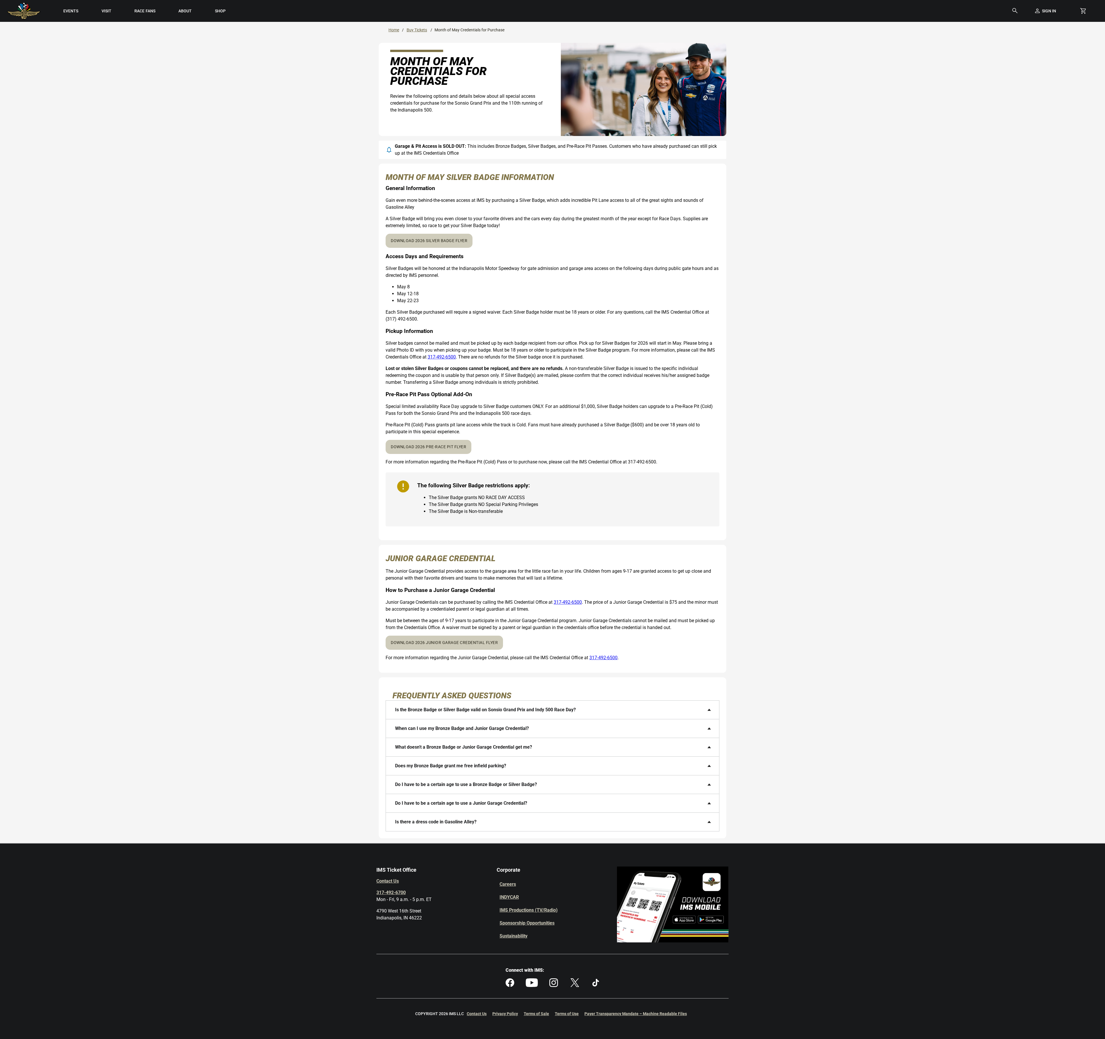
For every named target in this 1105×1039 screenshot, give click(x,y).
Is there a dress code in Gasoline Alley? (436, 822)
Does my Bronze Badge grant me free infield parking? (450, 765)
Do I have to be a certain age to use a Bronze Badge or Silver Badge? (466, 784)
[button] (1015, 11)
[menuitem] (71, 11)
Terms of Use (567, 1013)
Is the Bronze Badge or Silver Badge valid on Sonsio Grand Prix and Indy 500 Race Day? (485, 709)
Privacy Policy (505, 1013)
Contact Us (387, 881)
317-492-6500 (442, 357)
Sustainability (513, 936)
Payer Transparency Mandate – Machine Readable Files (635, 1013)
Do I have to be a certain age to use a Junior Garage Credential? (461, 803)
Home (393, 30)
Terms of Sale (536, 1013)
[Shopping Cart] (1083, 11)
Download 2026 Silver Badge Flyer (429, 240)
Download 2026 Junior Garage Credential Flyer (444, 642)
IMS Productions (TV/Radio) (529, 910)
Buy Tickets (417, 30)
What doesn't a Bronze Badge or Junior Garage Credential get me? (463, 747)
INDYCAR (509, 897)
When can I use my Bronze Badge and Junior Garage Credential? (462, 728)
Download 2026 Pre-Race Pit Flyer (428, 446)
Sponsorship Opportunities (527, 923)
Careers (508, 884)
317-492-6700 (391, 892)
